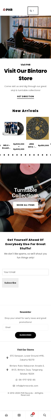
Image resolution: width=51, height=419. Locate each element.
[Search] (44, 415)
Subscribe (10, 282)
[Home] (6, 415)
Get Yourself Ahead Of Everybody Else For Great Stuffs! (25, 244)
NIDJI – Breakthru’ (7, 147)
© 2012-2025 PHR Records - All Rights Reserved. (25, 394)
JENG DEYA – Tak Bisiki (31, 147)
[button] (23, 54)
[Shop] (19, 415)
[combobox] (33, 11)
